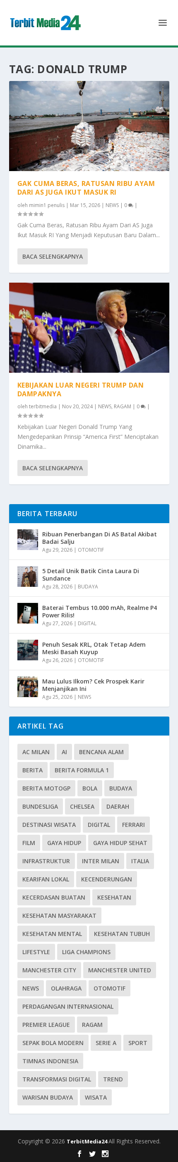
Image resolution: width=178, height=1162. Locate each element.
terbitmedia (43, 406)
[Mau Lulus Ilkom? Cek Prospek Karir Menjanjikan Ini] (27, 686)
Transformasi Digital (56, 1079)
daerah (117, 806)
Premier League (46, 1025)
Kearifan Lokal (45, 879)
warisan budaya (47, 1097)
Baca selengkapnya (52, 256)
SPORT (137, 1043)
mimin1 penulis (47, 205)
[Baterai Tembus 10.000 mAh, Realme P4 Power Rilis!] (27, 613)
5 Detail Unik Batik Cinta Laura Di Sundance (90, 574)
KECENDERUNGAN (106, 879)
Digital (99, 825)
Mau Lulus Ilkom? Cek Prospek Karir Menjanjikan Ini (93, 685)
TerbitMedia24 (87, 1141)
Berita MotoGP (46, 788)
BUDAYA (88, 586)
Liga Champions (86, 952)
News (30, 988)
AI (64, 752)
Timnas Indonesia (50, 1061)
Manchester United (119, 970)
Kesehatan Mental (52, 934)
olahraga (66, 988)
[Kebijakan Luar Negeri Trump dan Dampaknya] (89, 328)
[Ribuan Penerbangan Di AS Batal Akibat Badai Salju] (27, 539)
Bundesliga (40, 806)
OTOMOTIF (91, 549)
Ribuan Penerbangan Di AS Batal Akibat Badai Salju (99, 537)
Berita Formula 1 (82, 770)
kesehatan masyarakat (59, 915)
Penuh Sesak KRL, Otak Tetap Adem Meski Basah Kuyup (94, 648)
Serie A (106, 1043)
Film (28, 843)
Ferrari (133, 825)
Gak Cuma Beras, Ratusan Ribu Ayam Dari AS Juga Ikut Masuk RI (86, 188)
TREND (113, 1079)
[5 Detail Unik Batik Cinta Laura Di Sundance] (27, 576)
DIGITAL (87, 623)
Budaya (120, 788)
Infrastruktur (46, 861)
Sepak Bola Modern (53, 1043)
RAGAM (122, 406)
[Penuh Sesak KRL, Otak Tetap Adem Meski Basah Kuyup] (27, 650)
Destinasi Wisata (49, 825)
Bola (89, 788)
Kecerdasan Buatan (53, 897)
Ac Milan (36, 752)
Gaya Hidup (64, 843)
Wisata (96, 1097)
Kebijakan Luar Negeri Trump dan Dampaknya (80, 389)
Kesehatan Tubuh (122, 934)
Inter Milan (100, 861)
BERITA (32, 770)
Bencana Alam (101, 752)
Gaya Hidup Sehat (120, 843)
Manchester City (49, 970)
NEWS (112, 205)
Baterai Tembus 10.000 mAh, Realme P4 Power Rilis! (99, 611)
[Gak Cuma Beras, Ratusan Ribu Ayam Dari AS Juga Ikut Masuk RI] (89, 126)
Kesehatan (114, 897)
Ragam (92, 1025)
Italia (140, 861)
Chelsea (82, 806)
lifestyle (36, 952)
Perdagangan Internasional (67, 1006)
